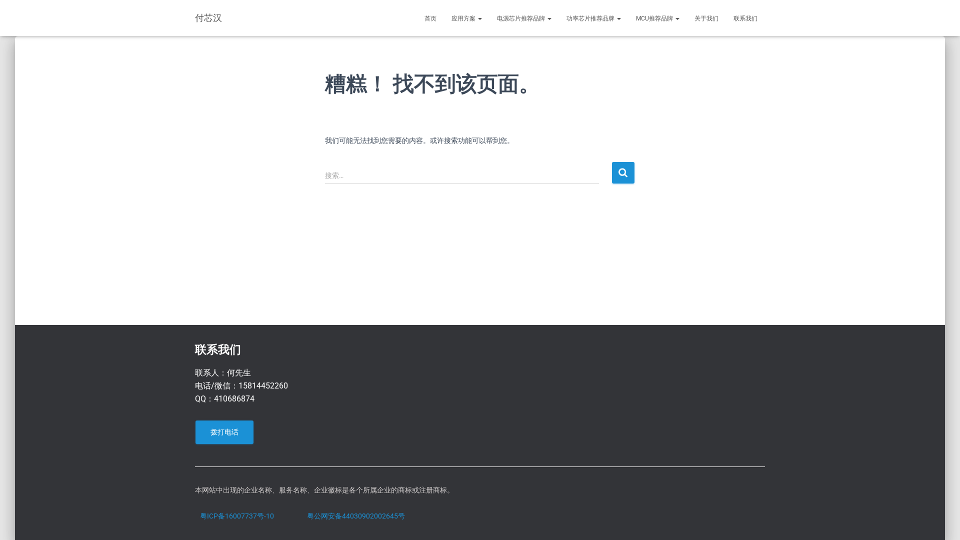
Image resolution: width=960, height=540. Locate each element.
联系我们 (746, 18)
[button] (479, 18)
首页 (430, 18)
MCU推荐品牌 (655, 18)
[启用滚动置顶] (940, 520)
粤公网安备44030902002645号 (356, 516)
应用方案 (464, 18)
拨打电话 (224, 432)
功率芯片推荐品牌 (591, 18)
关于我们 (706, 18)
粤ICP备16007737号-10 (237, 516)
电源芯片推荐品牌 (521, 18)
